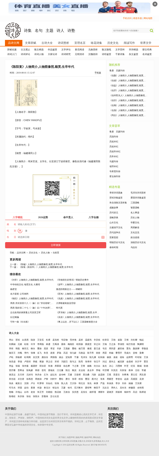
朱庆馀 (21, 396)
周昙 (104, 353)
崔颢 (120, 340)
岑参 (59, 348)
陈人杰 (64, 383)
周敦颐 (53, 357)
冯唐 (94, 375)
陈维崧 (12, 396)
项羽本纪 (113, 166)
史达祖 (82, 370)
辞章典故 (97, 441)
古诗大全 (47, 42)
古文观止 (25, 49)
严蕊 (102, 383)
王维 (126, 340)
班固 (20, 388)
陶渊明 (140, 344)
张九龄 (73, 353)
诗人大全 (14, 333)
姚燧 (131, 383)
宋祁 (57, 361)
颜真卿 (136, 348)
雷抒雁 (12, 370)
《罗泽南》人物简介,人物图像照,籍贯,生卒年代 (78, 312)
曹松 (61, 379)
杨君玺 (13, 289)
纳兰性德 (130, 344)
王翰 (104, 344)
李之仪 (49, 361)
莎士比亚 (54, 396)
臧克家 (121, 361)
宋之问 (97, 344)
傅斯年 (101, 392)
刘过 (104, 361)
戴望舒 (34, 366)
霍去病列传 (114, 176)
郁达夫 (55, 388)
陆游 (33, 340)
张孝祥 (88, 361)
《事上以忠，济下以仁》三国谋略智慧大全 (76, 322)
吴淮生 (84, 392)
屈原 (46, 348)
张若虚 (12, 361)
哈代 (70, 388)
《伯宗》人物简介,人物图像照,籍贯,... (127, 100)
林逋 (48, 344)
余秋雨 (140, 388)
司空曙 (105, 370)
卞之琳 (75, 366)
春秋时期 (113, 247)
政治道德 (135, 237)
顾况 (74, 370)
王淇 (146, 357)
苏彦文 (116, 375)
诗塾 (71, 30)
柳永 (33, 348)
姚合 (61, 357)
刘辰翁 (123, 370)
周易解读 (135, 227)
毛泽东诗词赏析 (138, 193)
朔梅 (11, 392)
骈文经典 (147, 49)
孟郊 (81, 340)
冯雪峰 (119, 366)
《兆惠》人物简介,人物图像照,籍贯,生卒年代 (77, 298)
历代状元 (113, 212)
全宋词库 (66, 441)
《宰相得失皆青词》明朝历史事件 (72, 280)
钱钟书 (127, 392)
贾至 (146, 361)
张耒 (102, 379)
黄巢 (33, 388)
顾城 (139, 366)
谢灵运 (12, 375)
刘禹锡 (12, 344)
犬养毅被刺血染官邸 (66, 303)
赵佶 (26, 388)
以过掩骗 (14, 317)
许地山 (19, 392)
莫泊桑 (86, 375)
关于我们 (62, 437)
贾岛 (128, 348)
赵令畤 (62, 375)
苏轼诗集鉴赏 (116, 198)
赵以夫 (53, 375)
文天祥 (21, 375)
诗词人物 (39, 54)
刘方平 (138, 361)
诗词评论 (25, 54)
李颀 (20, 361)
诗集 (28, 30)
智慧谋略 (135, 207)
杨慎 (109, 357)
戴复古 (19, 383)
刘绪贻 (49, 392)
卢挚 (46, 379)
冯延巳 (64, 361)
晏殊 (63, 344)
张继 (33, 353)
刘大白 (97, 366)
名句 (39, 30)
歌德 (146, 366)
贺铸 (135, 353)
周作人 (114, 388)
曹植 (74, 348)
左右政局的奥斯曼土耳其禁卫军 (25, 312)
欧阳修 (79, 344)
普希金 (21, 370)
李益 (11, 366)
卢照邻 (27, 361)
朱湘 (50, 366)
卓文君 (21, 379)
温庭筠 (88, 340)
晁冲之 (95, 379)
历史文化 (112, 42)
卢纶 (11, 357)
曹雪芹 (119, 353)
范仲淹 (73, 340)
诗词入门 (12, 54)
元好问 (29, 375)
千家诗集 (120, 54)
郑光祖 (12, 379)
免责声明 (71, 437)
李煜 (11, 348)
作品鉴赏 (52, 49)
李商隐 (40, 344)
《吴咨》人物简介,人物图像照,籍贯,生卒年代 (77, 317)
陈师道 (142, 392)
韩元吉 (82, 383)
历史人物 (45, 253)
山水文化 (113, 222)
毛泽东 (84, 357)
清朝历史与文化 (138, 242)
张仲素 (25, 366)
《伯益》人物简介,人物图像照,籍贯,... (127, 85)
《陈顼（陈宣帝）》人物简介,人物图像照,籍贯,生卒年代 (46, 267)
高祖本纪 (113, 141)
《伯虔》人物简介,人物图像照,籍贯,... (127, 80)
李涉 (118, 383)
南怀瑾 (92, 392)
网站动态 (97, 437)
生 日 (11, 237)
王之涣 (112, 344)
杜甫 (48, 340)
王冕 (109, 375)
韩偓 (37, 370)
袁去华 (90, 370)
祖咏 (122, 357)
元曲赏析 (93, 49)
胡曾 (98, 353)
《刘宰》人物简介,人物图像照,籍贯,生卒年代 (31, 280)
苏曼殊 (45, 396)
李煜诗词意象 (116, 193)
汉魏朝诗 (93, 54)
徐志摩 (66, 366)
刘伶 (124, 383)
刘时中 (53, 379)
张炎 (11, 383)
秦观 (89, 348)
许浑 (33, 344)
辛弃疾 (97, 340)
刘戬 (20, 353)
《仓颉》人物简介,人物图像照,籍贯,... (127, 110)
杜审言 (105, 340)
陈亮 (81, 361)
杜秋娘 (101, 357)
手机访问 (127, 18)
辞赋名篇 (12, 49)
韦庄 (104, 348)
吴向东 (123, 388)
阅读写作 (129, 42)
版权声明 (88, 437)
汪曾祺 (77, 375)
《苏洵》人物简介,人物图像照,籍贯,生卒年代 (77, 294)
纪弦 (133, 366)
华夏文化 (135, 222)
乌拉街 (134, 247)
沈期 (26, 383)
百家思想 (113, 237)
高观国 (134, 379)
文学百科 (120, 49)
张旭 (57, 383)
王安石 (40, 340)
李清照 (121, 344)
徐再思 (29, 379)
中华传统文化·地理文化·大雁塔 (25, 284)
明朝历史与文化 (117, 242)
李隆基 (145, 348)
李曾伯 (119, 379)
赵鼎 (126, 379)
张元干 (97, 361)
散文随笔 (106, 49)
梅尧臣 (71, 344)
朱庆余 (38, 375)
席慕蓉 (58, 366)
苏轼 (18, 340)
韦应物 (64, 340)
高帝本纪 (113, 156)
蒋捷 (41, 361)
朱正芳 (40, 392)
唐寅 (52, 353)
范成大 (127, 353)
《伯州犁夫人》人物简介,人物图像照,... (128, 95)
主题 (49, 30)
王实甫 (138, 383)
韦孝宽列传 (114, 171)
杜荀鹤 (27, 357)
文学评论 (66, 49)
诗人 (60, 30)
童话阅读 (79, 49)
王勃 (113, 340)
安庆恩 (75, 392)
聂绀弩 (88, 388)
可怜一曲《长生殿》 (20, 322)
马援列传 (113, 161)
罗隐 (59, 353)
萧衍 (68, 379)
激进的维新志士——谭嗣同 (69, 289)
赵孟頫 (101, 375)
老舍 (33, 392)
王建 (70, 375)
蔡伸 (131, 370)
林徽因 (132, 388)
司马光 (12, 388)
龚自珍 (45, 357)
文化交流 (135, 232)
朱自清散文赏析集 (118, 203)
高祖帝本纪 (114, 151)
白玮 (26, 392)
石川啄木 (78, 388)
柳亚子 (97, 388)
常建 (144, 370)
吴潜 (141, 379)
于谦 (76, 357)
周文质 (142, 375)
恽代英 (59, 308)
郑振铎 (119, 392)
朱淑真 (110, 383)
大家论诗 (52, 54)
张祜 (28, 396)
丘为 (46, 375)
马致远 (82, 353)
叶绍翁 (138, 357)
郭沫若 (42, 366)
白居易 (25, 340)
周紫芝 (110, 379)
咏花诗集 (96, 42)
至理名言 (80, 42)
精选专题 (137, 18)
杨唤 (89, 366)
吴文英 (36, 357)
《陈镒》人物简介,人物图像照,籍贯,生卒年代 (40, 264)
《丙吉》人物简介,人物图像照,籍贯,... (127, 115)
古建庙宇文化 (116, 227)
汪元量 (60, 370)
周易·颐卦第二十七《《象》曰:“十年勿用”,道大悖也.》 (36, 308)
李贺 (52, 348)
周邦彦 (112, 348)
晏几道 (97, 348)
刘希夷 (125, 375)
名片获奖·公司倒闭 (19, 294)
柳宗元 (25, 348)
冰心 (111, 366)
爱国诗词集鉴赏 (138, 198)
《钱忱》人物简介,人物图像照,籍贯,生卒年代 (31, 298)
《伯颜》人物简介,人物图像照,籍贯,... (127, 75)
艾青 (83, 366)
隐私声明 (79, 437)
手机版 (98, 73)
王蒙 (63, 388)
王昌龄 (66, 348)
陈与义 (73, 361)
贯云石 (134, 375)
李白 (11, 340)
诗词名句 (89, 441)
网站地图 (148, 18)
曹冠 (87, 379)
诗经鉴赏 (106, 54)
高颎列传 (113, 136)
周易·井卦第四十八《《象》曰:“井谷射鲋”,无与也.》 (35, 303)
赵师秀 (129, 357)
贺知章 (69, 357)
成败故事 (113, 207)
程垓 (81, 379)
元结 (137, 370)
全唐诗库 (58, 441)
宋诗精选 (133, 49)
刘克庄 (114, 370)
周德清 (38, 379)
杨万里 (82, 348)
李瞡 (35, 361)
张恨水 (36, 396)
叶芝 (126, 366)
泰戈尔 (47, 388)
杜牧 (26, 344)
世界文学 (145, 42)
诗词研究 (66, 54)
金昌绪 (129, 361)
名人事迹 (135, 212)
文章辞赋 (30, 42)
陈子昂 (90, 353)
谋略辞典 (113, 217)
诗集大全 (81, 441)
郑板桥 (19, 357)
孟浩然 (55, 340)
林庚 (96, 383)
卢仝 (33, 383)
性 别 (11, 230)
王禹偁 (55, 344)
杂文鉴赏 (133, 54)
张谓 (74, 379)
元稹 (20, 344)
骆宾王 (12, 353)
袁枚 (115, 357)
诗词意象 (73, 441)
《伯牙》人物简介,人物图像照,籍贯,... (127, 90)
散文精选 (39, 49)
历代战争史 (114, 232)
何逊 (39, 388)
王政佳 (66, 392)
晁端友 (51, 370)
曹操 (39, 348)
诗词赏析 (63, 42)
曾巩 (44, 370)
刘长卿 (134, 340)
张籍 (18, 366)
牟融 (111, 353)
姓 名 (11, 224)
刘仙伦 (49, 383)
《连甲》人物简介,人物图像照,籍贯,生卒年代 (77, 284)
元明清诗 (79, 54)
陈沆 (68, 370)
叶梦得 (40, 383)
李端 (98, 370)
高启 (135, 392)
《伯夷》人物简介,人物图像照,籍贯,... (127, 105)
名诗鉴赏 (147, 54)
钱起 (141, 340)
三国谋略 (135, 203)
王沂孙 (73, 383)
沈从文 (105, 388)
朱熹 (46, 353)
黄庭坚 (88, 344)
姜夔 (141, 353)
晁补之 (112, 361)
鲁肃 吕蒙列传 (117, 70)
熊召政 (58, 392)
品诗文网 (13, 42)
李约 (26, 353)
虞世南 (121, 348)
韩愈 (18, 348)
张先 (89, 383)
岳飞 (39, 353)
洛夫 (104, 366)
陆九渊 (92, 357)
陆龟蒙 (29, 370)
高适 (65, 353)
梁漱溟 (110, 392)
